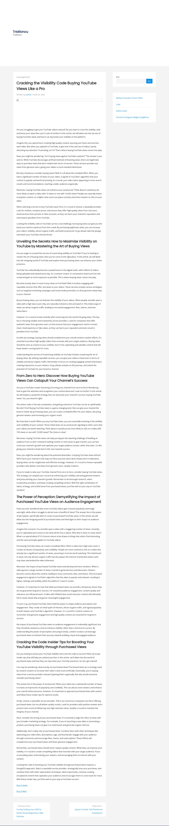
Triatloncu (20, 32)
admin (29, 94)
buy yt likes (22, 791)
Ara (117, 77)
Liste (118, 104)
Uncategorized (23, 77)
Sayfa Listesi (121, 110)
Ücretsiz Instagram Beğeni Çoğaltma (132, 117)
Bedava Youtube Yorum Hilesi (129, 98)
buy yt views (22, 785)
